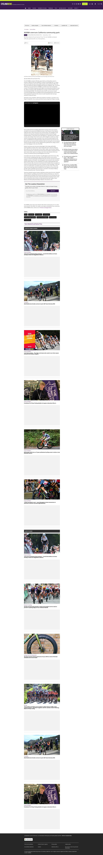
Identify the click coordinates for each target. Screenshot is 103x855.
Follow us (51, 42)
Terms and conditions (28, 844)
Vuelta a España (35, 25)
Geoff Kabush (46, 214)
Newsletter (57, 42)
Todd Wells (31, 214)
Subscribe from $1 (74, 25)
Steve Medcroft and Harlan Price (35, 34)
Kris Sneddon (38, 214)
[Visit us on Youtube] (78, 4)
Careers (39, 846)
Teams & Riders (32, 29)
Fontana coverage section (46, 207)
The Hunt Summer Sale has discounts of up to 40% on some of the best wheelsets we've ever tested (70, 144)
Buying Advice (62, 8)
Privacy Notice (30, 195)
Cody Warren (28, 220)
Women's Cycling (42, 8)
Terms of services (40, 194)
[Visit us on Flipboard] (80, 4)
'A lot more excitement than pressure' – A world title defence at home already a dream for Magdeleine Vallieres (71, 137)
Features (70, 8)
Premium (50, 8)
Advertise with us (55, 846)
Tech (56, 8)
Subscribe (85, 3)
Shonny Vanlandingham (42, 217)
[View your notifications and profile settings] (95, 4)
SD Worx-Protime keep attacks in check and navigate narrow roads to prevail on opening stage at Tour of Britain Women (71, 151)
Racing (34, 8)
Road (26, 214)
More (75, 8)
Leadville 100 (64, 25)
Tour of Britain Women (46, 25)
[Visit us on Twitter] (74, 4)
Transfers (56, 25)
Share (27, 42)
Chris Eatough (53, 217)
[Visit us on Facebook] (72, 4)
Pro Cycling (26, 29)
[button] (100, 4)
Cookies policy (68, 844)
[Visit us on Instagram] (76, 4)
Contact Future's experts (43, 844)
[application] (42, 114)
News (29, 8)
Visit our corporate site (66, 835)
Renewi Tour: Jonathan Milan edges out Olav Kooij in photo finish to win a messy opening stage (70, 166)
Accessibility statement (28, 846)
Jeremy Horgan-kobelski (30, 217)
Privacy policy (54, 844)
